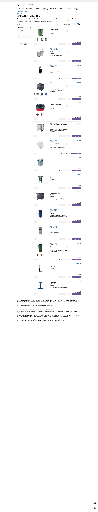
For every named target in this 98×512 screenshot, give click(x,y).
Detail (35, 61)
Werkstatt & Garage (53, 8)
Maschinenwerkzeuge (29, 8)
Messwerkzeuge (37, 8)
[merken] (62, 44)
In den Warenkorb (77, 44)
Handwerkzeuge (21, 8)
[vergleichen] (60, 44)
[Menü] (96, 501)
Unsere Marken (21, 11)
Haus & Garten (69, 8)
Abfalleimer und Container (53, 28)
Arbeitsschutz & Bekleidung (76, 9)
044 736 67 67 (78, 1)
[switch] (95, 508)
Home (18, 11)
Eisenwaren (61, 8)
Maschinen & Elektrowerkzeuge (45, 9)
